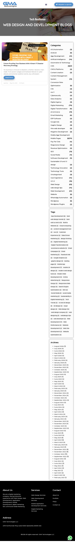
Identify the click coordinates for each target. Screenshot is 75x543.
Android (61, 53)
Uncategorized (61, 174)
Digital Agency (61, 102)
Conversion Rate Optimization (61, 84)
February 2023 (59, 445)
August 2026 (59, 346)
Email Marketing (61, 115)
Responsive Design (61, 145)
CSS (61, 89)
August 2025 (58, 374)
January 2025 (59, 391)
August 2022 (59, 459)
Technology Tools (61, 171)
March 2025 (58, 386)
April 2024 (58, 412)
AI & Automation (61, 49)
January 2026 (59, 363)
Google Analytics (60, 258)
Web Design (61, 184)
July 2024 (57, 405)
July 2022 (57, 461)
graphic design (57, 261)
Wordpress (61, 201)
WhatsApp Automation (61, 198)
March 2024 (58, 414)
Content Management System (61, 77)
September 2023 (60, 428)
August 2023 (58, 431)
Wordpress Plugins (61, 204)
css (56, 232)
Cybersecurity (61, 95)
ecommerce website (59, 248)
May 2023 (57, 438)
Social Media (61, 155)
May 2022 (57, 466)
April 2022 (58, 468)
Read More (9, 77)
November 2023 (60, 423)
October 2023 (59, 426)
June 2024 (58, 407)
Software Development (61, 158)
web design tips (61, 188)
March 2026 (58, 358)
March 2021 (58, 475)
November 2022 (60, 452)
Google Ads (61, 122)
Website (61, 194)
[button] (46, 4)
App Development (61, 56)
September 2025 (60, 372)
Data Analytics (61, 99)
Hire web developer (61, 128)
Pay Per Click (61, 142)
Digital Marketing (61, 105)
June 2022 (58, 463)
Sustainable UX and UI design (61, 163)
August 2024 (59, 402)
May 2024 (57, 409)
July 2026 (57, 348)
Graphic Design (61, 125)
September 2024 (60, 400)
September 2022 (60, 456)
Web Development (61, 191)
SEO (61, 151)
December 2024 (60, 393)
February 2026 (59, 360)
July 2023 (57, 433)
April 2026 (58, 355)
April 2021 (57, 473)
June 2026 (58, 351)
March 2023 (58, 442)
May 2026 (57, 353)
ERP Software (61, 118)
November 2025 (60, 367)
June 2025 (58, 379)
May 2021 (57, 470)
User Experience (61, 178)
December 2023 (60, 421)
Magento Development (61, 132)
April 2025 (58, 384)
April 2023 (58, 440)
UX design (58, 306)
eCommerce (61, 112)
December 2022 (60, 449)
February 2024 (59, 416)
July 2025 (57, 377)
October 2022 (59, 454)
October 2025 (59, 370)
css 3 (61, 92)
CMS (60, 66)
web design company (59, 312)
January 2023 (59, 447)
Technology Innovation (61, 168)
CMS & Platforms (61, 69)
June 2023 (58, 435)
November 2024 (60, 395)
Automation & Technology (61, 63)
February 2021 (59, 477)
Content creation (61, 72)
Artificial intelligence (61, 59)
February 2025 (59, 388)
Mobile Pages (60, 138)
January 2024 (59, 419)
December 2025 (60, 365)
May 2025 (57, 381)
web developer (60, 319)
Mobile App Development (61, 135)
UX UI (61, 181)
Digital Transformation (61, 109)
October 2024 (59, 398)
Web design (64, 309)
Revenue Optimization (61, 148)
